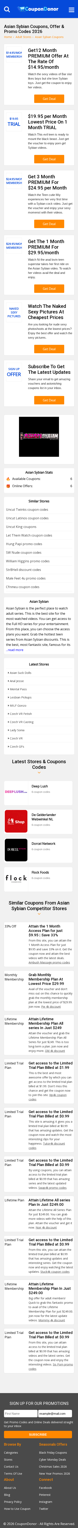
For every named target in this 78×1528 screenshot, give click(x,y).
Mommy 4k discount (51, 1320)
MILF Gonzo (17, 705)
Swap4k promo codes (52, 1188)
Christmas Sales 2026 (53, 1466)
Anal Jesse (16, 681)
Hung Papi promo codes (24, 544)
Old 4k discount (55, 1051)
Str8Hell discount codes (23, 570)
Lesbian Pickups (20, 697)
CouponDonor (26, 1524)
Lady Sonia (16, 730)
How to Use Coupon (17, 1509)
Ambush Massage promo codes (49, 962)
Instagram (45, 1502)
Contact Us (11, 1466)
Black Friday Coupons (53, 1452)
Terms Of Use (13, 1473)
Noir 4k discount (46, 1227)
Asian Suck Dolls (20, 673)
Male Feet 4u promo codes (26, 578)
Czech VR (16, 738)
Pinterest (45, 1495)
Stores (8, 1459)
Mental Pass (18, 689)
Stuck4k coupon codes (55, 1272)
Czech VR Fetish (20, 714)
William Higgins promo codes (28, 561)
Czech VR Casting (21, 722)
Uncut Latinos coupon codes (27, 518)
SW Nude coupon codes (23, 552)
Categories (11, 1452)
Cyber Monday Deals (52, 1459)
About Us (10, 1488)
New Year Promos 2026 (54, 1473)
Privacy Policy (13, 1502)
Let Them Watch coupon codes (29, 535)
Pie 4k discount (51, 1006)
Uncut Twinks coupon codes (27, 509)
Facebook (45, 1488)
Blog (7, 1495)
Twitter (43, 1509)
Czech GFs (16, 746)
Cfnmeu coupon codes (22, 587)
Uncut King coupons (21, 527)
